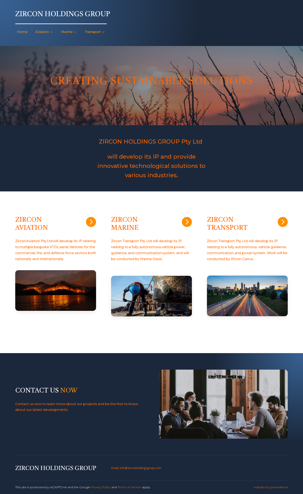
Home (22, 32)
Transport (93, 32)
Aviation (42, 32)
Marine (67, 32)
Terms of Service (129, 487)
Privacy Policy (101, 487)
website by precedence (271, 487)
